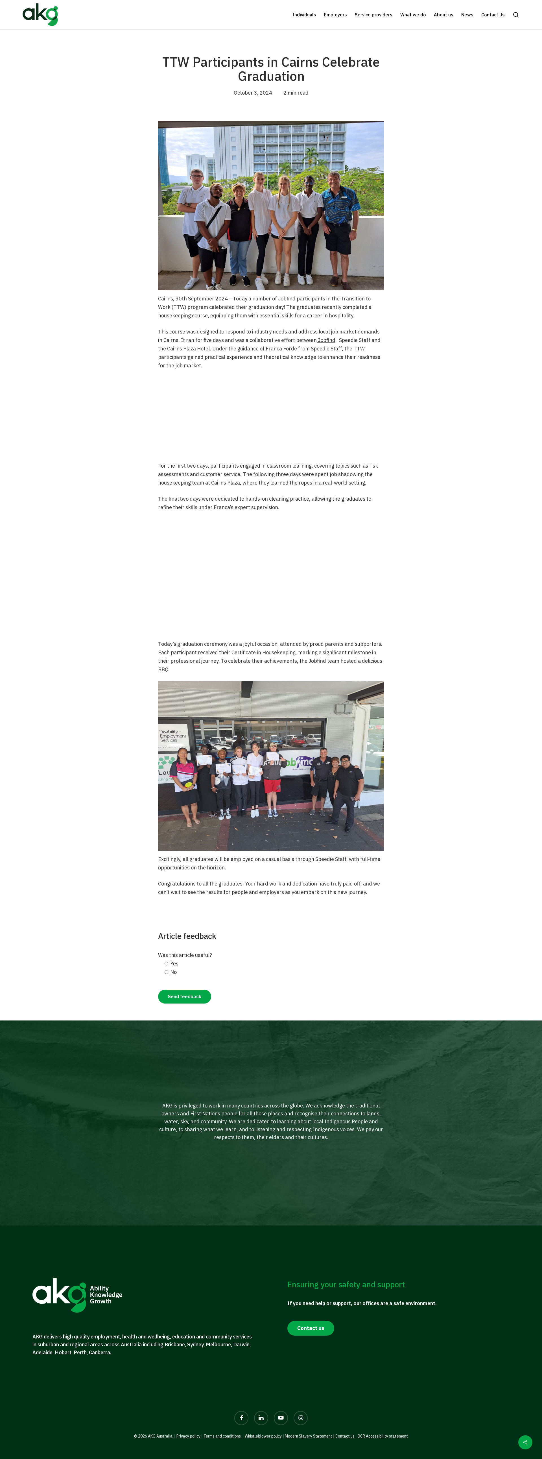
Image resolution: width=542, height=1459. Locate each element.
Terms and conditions (222, 1436)
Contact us (345, 1436)
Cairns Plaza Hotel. (189, 348)
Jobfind (326, 340)
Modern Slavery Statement (308, 1436)
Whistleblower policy (263, 1436)
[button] (516, 15)
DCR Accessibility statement (383, 1436)
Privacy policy (188, 1436)
